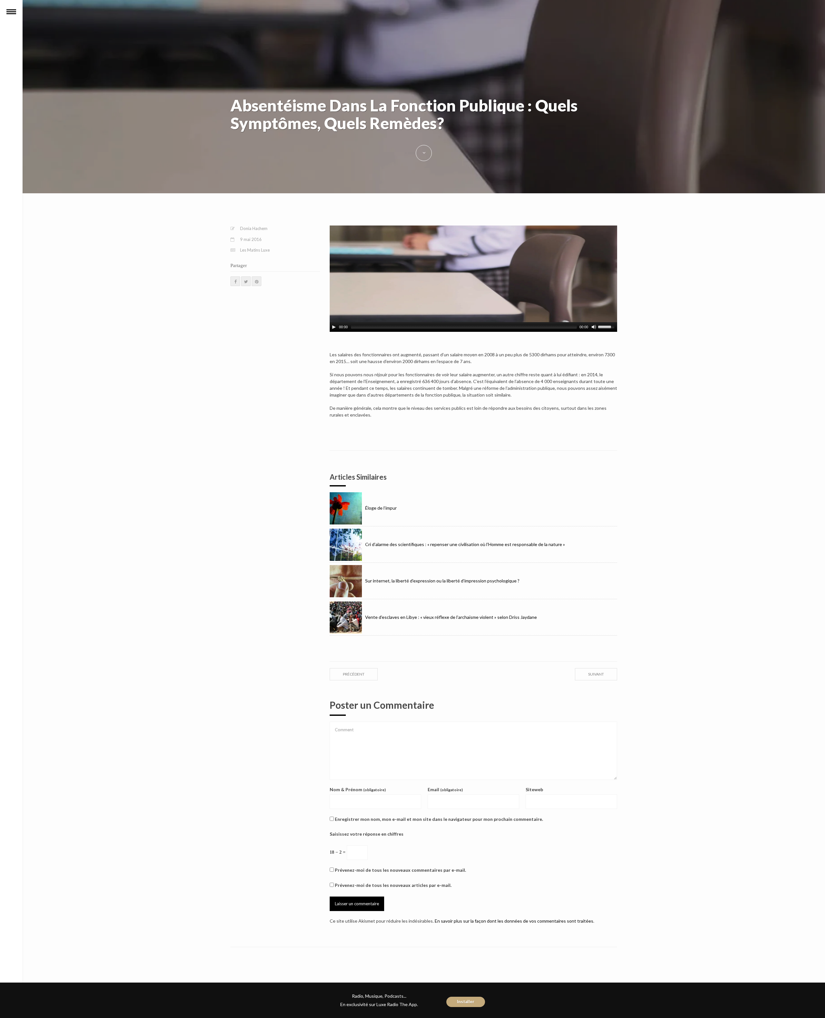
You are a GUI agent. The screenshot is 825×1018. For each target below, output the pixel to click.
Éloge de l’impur (381, 508)
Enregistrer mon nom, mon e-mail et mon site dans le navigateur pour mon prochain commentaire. (439, 819)
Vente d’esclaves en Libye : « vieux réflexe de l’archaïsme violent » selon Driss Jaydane (451, 617)
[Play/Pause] (333, 327)
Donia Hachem (253, 228)
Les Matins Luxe (255, 250)
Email (445, 789)
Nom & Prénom (358, 789)
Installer (465, 1001)
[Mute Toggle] (594, 327)
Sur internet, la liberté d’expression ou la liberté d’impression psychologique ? (442, 580)
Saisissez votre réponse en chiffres (366, 834)
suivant (596, 674)
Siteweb (534, 789)
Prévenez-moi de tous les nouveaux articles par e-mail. (393, 885)
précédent (353, 674)
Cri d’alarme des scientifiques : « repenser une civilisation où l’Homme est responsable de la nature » (465, 544)
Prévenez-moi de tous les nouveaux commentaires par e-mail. (400, 870)
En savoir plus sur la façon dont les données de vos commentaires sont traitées (514, 921)
